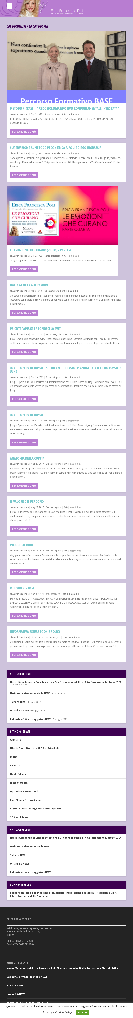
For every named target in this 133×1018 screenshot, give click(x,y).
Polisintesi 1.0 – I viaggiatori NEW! (30, 719)
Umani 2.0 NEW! (19, 710)
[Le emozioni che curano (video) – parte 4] (62, 215)
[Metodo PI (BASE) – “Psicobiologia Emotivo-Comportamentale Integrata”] (66, 67)
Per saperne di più (24, 131)
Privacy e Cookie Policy (57, 1012)
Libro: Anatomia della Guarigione (30, 896)
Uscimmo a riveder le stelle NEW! (30, 693)
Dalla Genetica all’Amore (29, 285)
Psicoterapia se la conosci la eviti (36, 329)
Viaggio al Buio (21, 545)
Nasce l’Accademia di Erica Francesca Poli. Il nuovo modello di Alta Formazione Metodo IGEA (65, 682)
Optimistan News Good (24, 791)
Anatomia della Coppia (27, 458)
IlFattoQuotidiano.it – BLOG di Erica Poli (34, 748)
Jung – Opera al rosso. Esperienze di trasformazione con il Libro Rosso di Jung (66, 370)
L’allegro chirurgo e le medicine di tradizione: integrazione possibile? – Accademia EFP (62, 892)
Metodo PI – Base (22, 588)
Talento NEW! (18, 702)
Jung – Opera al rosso (26, 415)
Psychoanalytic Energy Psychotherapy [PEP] (36, 808)
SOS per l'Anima (19, 817)
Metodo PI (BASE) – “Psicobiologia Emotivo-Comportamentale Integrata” (64, 108)
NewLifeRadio (18, 774)
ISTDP (13, 757)
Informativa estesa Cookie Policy (35, 632)
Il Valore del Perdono (27, 502)
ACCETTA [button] (82, 1012)
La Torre (15, 765)
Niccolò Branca (19, 782)
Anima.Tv (15, 739)
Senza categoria (52, 114)
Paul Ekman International (25, 800)
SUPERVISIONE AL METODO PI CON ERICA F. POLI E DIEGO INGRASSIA (55, 148)
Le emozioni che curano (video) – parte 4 (40, 250)
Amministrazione (20, 114)
